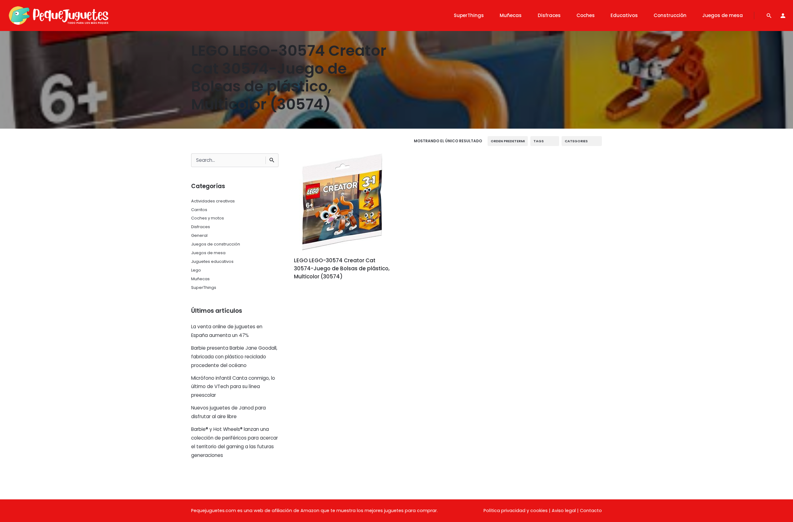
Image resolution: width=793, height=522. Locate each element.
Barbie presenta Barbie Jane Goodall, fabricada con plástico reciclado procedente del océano (234, 357)
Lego (196, 270)
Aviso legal (564, 510)
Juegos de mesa (208, 253)
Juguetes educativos (212, 261)
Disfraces (200, 227)
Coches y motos (207, 218)
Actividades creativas (213, 201)
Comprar (311, 294)
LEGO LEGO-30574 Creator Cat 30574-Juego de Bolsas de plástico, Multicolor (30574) (342, 268)
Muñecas (200, 279)
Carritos (199, 210)
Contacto (591, 510)
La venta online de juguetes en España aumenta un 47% (226, 330)
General (199, 235)
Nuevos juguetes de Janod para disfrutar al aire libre (228, 412)
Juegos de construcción (215, 244)
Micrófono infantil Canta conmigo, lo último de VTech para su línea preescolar (233, 387)
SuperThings (203, 287)
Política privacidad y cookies (516, 510)
